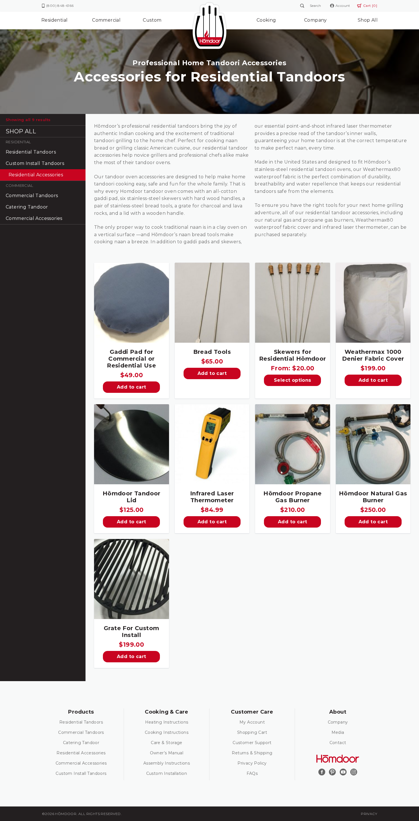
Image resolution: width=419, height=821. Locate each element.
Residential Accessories (36, 174)
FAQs (252, 773)
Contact (337, 742)
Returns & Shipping (252, 752)
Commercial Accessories (34, 218)
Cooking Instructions (166, 732)
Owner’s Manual (167, 752)
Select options (292, 380)
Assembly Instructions (166, 763)
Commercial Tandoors (32, 195)
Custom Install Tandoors (35, 163)
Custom (152, 20)
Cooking (266, 20)
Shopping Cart (252, 732)
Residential (54, 20)
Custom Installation (166, 773)
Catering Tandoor (27, 207)
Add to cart (131, 387)
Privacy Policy (252, 763)
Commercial (106, 20)
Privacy (369, 814)
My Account (252, 722)
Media (337, 732)
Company (315, 20)
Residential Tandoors (31, 152)
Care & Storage (166, 742)
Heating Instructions (166, 722)
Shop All (368, 20)
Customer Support (252, 742)
